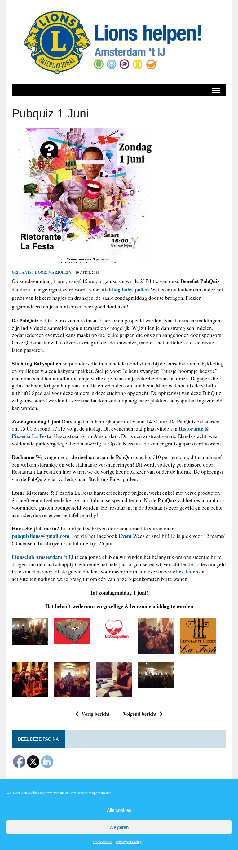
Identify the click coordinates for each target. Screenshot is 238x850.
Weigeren (119, 827)
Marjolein (59, 272)
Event (125, 536)
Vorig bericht (95, 713)
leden (192, 571)
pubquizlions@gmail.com (40, 536)
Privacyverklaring (129, 841)
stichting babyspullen (125, 289)
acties (176, 571)
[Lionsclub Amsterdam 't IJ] (119, 41)
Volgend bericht (139, 713)
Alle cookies (119, 810)
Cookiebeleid (102, 841)
